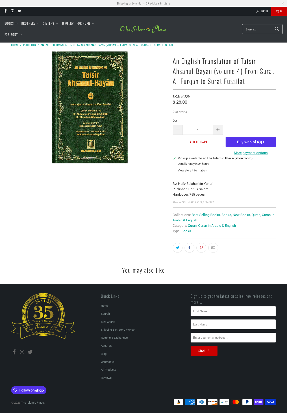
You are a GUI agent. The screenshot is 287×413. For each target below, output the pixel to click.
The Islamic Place (32, 402)
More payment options (251, 153)
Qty (175, 120)
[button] (11, 23)
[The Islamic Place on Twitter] (19, 11)
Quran (256, 215)
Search (105, 313)
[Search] (277, 29)
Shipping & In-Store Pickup (118, 329)
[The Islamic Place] (143, 29)
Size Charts (108, 321)
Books (226, 215)
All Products (108, 369)
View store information (192, 170)
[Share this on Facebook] (189, 248)
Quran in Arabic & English (217, 226)
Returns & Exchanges (114, 337)
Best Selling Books (206, 215)
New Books (241, 215)
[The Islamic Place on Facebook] (5, 11)
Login (264, 11)
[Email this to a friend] (213, 248)
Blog (104, 353)
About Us (106, 345)
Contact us (108, 362)
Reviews (106, 377)
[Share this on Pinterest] (201, 248)
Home (105, 305)
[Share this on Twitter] (178, 248)
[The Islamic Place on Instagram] (12, 11)
